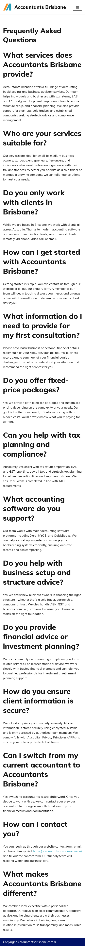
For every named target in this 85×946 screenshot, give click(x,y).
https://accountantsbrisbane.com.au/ (57, 851)
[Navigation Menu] (77, 7)
